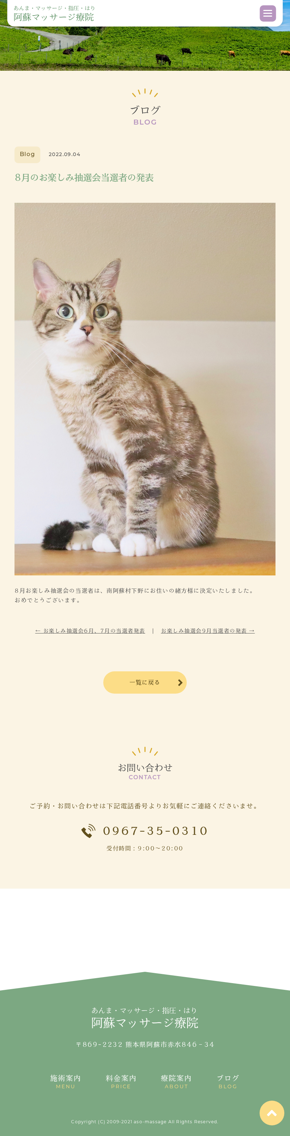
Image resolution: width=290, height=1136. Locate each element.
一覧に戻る (145, 682)
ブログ (228, 1082)
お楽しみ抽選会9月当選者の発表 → (208, 630)
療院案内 (176, 1082)
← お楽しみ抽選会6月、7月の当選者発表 (90, 630)
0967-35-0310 (156, 831)
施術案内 (65, 1082)
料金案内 (121, 1082)
